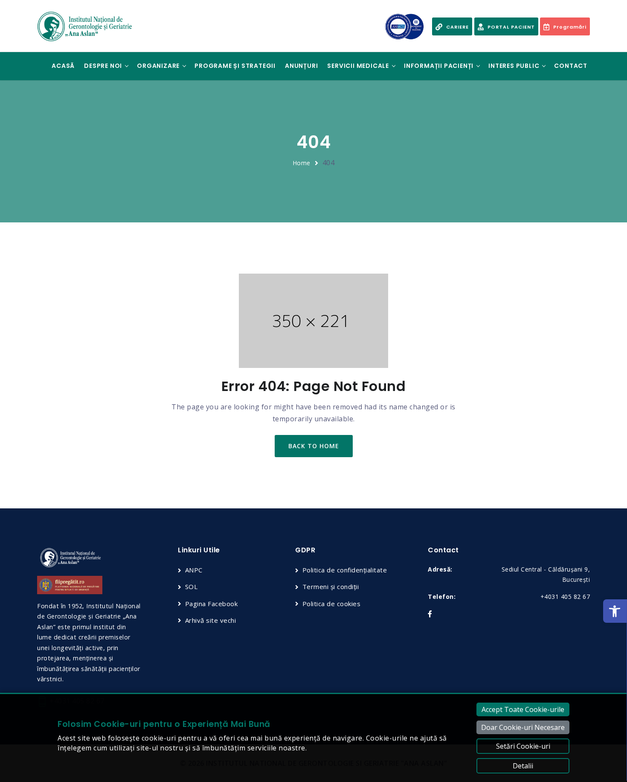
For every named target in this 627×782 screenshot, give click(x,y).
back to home (313, 446)
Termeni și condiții (330, 586)
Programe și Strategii (235, 65)
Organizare (158, 65)
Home (302, 163)
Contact (570, 65)
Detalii (523, 765)
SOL (191, 586)
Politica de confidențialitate (344, 570)
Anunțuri (301, 65)
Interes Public (513, 65)
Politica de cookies (331, 603)
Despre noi (103, 65)
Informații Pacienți (438, 65)
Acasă (63, 65)
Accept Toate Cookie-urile (523, 709)
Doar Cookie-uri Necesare (523, 727)
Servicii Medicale (358, 65)
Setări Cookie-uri (523, 746)
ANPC (194, 570)
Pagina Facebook (211, 603)
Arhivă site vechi (210, 620)
